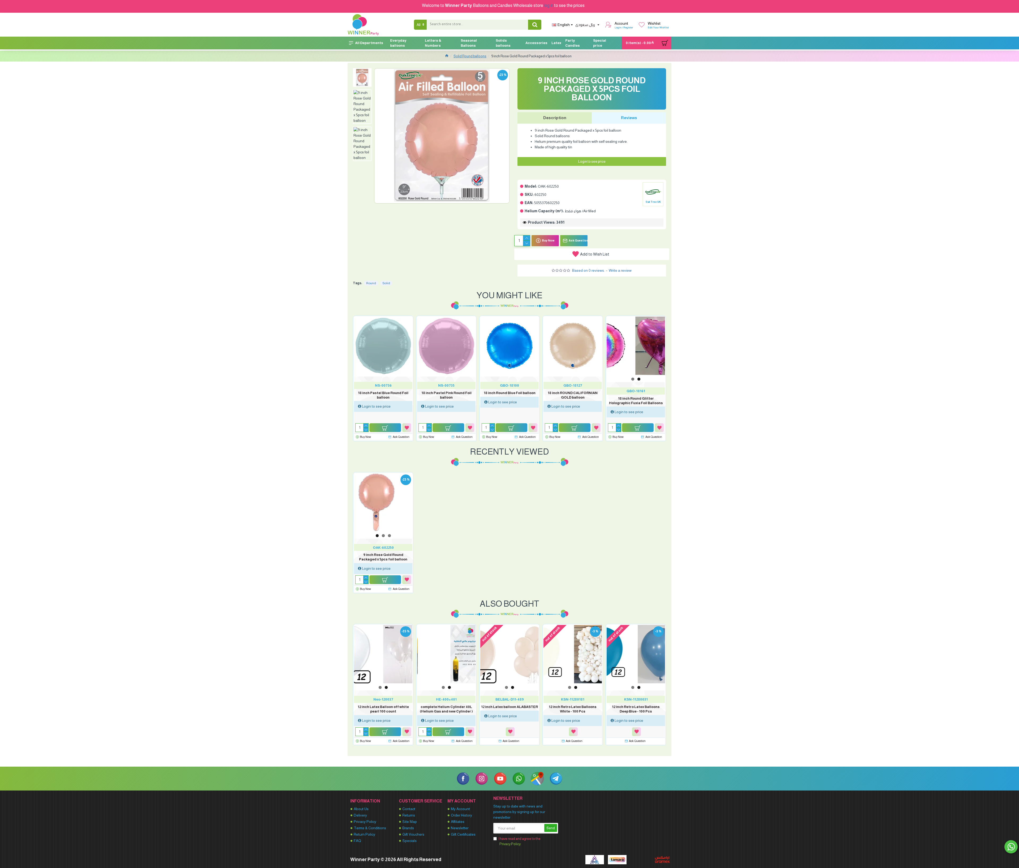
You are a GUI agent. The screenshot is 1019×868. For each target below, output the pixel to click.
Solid (386, 283)
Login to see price (592, 161)
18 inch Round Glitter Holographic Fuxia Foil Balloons (636, 400)
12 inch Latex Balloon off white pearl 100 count (383, 709)
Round (371, 283)
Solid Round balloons (470, 56)
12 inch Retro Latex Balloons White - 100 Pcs (573, 709)
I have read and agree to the (520, 841)
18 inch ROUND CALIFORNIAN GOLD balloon (573, 395)
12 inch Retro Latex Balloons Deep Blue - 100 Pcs (636, 709)
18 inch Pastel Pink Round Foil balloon (446, 395)
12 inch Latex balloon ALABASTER (509, 707)
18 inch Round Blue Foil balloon (510, 393)
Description (554, 117)
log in (548, 5)
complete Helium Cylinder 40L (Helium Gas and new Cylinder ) (446, 709)
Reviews (629, 117)
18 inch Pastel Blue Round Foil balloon (383, 395)
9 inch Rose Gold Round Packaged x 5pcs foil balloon (383, 557)
